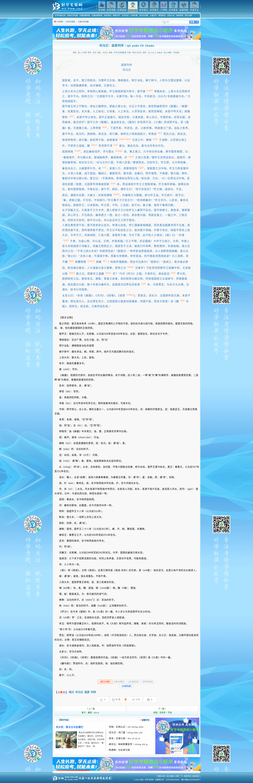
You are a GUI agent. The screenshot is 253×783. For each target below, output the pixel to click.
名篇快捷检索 (97, 15)
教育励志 (162, 15)
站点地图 (170, 776)
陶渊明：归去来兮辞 (119, 750)
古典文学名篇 (83, 22)
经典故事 (179, 15)
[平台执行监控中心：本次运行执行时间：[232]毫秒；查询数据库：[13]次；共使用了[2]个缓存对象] (83, 777)
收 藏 (117, 699)
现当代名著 (143, 15)
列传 (93, 692)
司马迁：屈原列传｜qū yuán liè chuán (126, 45)
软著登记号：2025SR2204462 (167, 780)
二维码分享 (160, 776)
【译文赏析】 (119, 681)
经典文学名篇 (72, 15)
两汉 (71, 692)
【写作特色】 (148, 681)
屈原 (87, 692)
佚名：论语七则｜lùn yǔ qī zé (124, 738)
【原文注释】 (105, 681)
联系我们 (196, 776)
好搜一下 (178, 776)
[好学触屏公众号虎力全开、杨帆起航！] (177, 754)
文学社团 (125, 15)
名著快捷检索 (85, 15)
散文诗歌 (188, 15)
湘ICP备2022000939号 (190, 780)
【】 (126, 686)
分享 (138, 699)
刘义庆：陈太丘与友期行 (69, 727)
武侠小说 (170, 15)
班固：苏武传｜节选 (162, 711)
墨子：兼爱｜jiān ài (90, 711)
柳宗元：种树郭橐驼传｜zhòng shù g (128, 744)
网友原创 (107, 15)
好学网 (60, 22)
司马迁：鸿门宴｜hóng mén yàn (125, 732)
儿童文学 (153, 15)
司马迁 (79, 692)
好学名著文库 (60, 15)
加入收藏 (167, 53)
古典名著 (133, 15)
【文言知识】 (134, 681)
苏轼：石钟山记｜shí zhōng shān (125, 727)
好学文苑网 (70, 22)
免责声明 (187, 776)
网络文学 (116, 15)
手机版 (176, 53)
